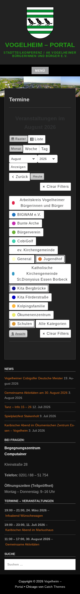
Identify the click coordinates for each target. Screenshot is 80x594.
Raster (18, 140)
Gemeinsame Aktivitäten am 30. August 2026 (36, 392)
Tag (44, 149)
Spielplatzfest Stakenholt (21, 416)
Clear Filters (58, 186)
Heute (37, 176)
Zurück (22, 177)
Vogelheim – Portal (40, 44)
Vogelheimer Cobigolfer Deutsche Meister (33, 378)
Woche (31, 149)
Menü (40, 70)
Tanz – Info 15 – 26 (18, 407)
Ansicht (19, 334)
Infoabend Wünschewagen (24, 515)
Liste (36, 140)
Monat (16, 148)
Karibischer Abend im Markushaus (29, 530)
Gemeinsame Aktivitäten (22, 544)
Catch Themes (54, 586)
